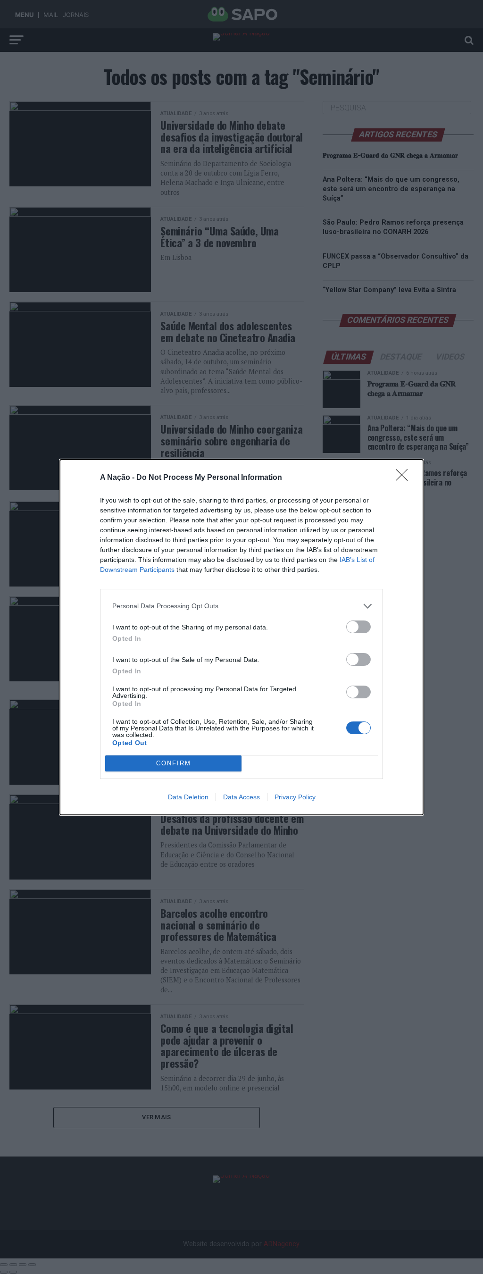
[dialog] (241, 637)
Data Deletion (188, 797)
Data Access (241, 797)
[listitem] (241, 606)
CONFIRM (173, 763)
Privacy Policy (295, 797)
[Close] (405, 478)
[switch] (358, 626)
